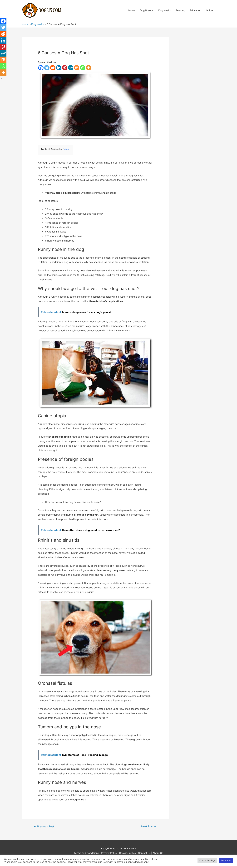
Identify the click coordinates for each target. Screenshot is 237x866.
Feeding (180, 10)
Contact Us (144, 853)
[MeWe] (70, 67)
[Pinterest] (64, 67)
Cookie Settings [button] (207, 860)
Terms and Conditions (86, 853)
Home (131, 10)
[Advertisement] (196, 85)
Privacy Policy (109, 853)
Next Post (149, 826)
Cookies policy (127, 853)
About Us (158, 853)
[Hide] (1, 79)
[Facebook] (41, 67)
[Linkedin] (58, 67)
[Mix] (76, 67)
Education (195, 10)
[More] (88, 67)
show (66, 149)
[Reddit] (52, 67)
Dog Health (164, 10)
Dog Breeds (146, 10)
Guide (209, 10)
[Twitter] (46, 67)
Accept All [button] (226, 860)
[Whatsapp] (82, 67)
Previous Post (44, 826)
